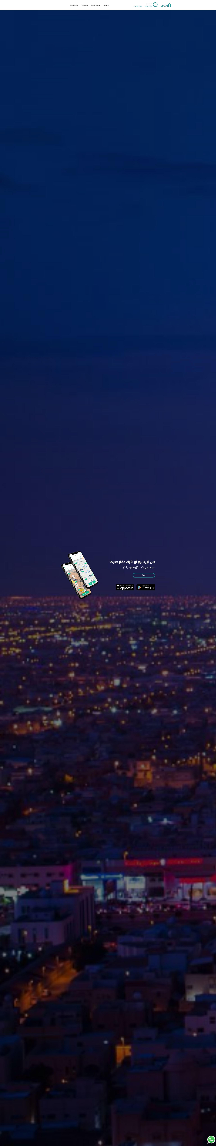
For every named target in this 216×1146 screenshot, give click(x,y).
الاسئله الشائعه (95, 5)
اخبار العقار (85, 5)
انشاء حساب (148, 6)
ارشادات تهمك (74, 5)
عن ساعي (106, 5)
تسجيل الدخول (138, 6)
